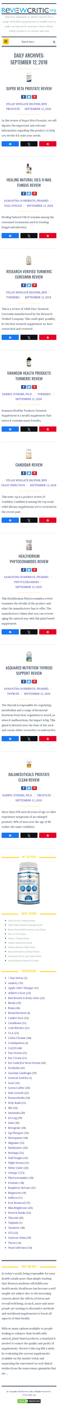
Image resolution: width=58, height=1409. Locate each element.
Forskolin (13, 1068)
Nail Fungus (13, 206)
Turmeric (13, 297)
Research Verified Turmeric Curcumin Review (29, 274)
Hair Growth (15, 1093)
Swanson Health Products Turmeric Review (29, 375)
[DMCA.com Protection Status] (29, 1401)
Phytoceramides (26, 582)
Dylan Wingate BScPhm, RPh (26, 104)
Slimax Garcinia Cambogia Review (21, 920)
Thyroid (13, 694)
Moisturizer (15, 1148)
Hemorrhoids (16, 1098)
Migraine (13, 1143)
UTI (10, 1233)
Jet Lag (12, 1118)
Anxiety (13, 983)
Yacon (12, 1243)
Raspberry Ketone (19, 1188)
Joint (11, 1123)
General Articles (18, 1078)
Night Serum (16, 1163)
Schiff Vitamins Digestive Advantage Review (25, 925)
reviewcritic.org (29, 1395)
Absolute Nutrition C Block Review (21, 947)
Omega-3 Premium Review (18, 938)
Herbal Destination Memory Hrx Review (23, 960)
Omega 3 (13, 1173)
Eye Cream (14, 1058)
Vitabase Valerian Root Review (20, 942)
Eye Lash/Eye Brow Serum (24, 1063)
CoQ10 (12, 1048)
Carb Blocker (16, 1028)
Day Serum (15, 1053)
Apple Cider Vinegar (20, 988)
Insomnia (13, 1113)
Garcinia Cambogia (19, 1073)
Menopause (15, 1138)
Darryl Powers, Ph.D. (17, 394)
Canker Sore (15, 1018)
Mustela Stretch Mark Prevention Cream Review (27, 929)
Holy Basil (14, 1103)
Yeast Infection (13, 485)
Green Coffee (16, 1088)
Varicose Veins (17, 1238)
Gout (11, 1083)
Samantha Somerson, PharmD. (26, 200)
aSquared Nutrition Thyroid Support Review (29, 670)
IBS (10, 1108)
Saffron (12, 1198)
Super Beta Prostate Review (29, 88)
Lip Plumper (15, 1133)
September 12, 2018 (38, 109)
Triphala (13, 1223)
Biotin (11, 1003)
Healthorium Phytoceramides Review (29, 558)
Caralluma (14, 1023)
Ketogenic (14, 1128)
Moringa (13, 1153)
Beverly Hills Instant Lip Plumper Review (23, 951)
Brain (11, 1008)
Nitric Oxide (15, 1168)
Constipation (16, 1043)
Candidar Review (29, 465)
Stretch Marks (16, 1213)
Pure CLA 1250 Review (17, 934)
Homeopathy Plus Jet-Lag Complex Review (24, 956)
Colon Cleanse (17, 1038)
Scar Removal (16, 1203)
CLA (10, 1033)
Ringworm (14, 1193)
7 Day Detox (15, 978)
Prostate (13, 109)
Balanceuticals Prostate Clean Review (29, 777)
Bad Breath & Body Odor (23, 998)
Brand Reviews (17, 1013)
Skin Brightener (17, 1208)
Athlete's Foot (16, 993)
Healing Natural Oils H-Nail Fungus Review (29, 182)
